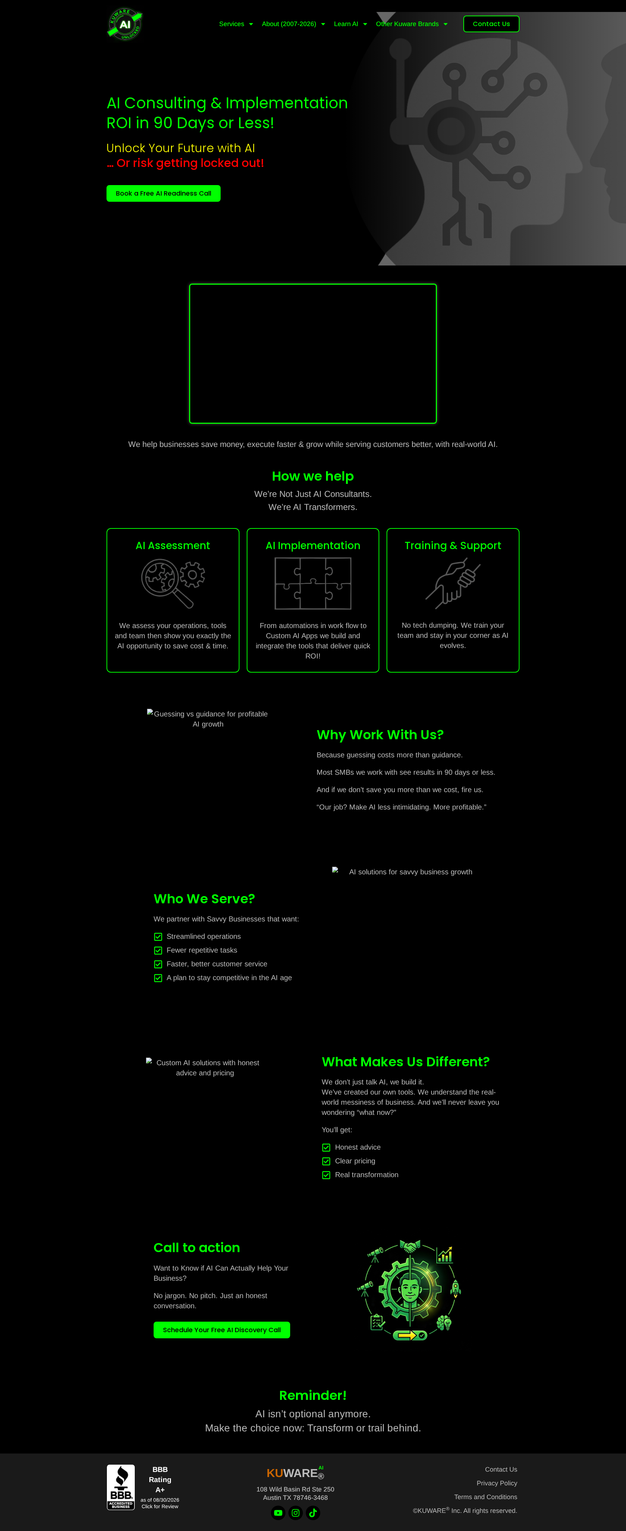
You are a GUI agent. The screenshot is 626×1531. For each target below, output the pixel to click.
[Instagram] (295, 1513)
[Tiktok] (313, 1513)
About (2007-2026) (289, 24)
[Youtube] (278, 1513)
